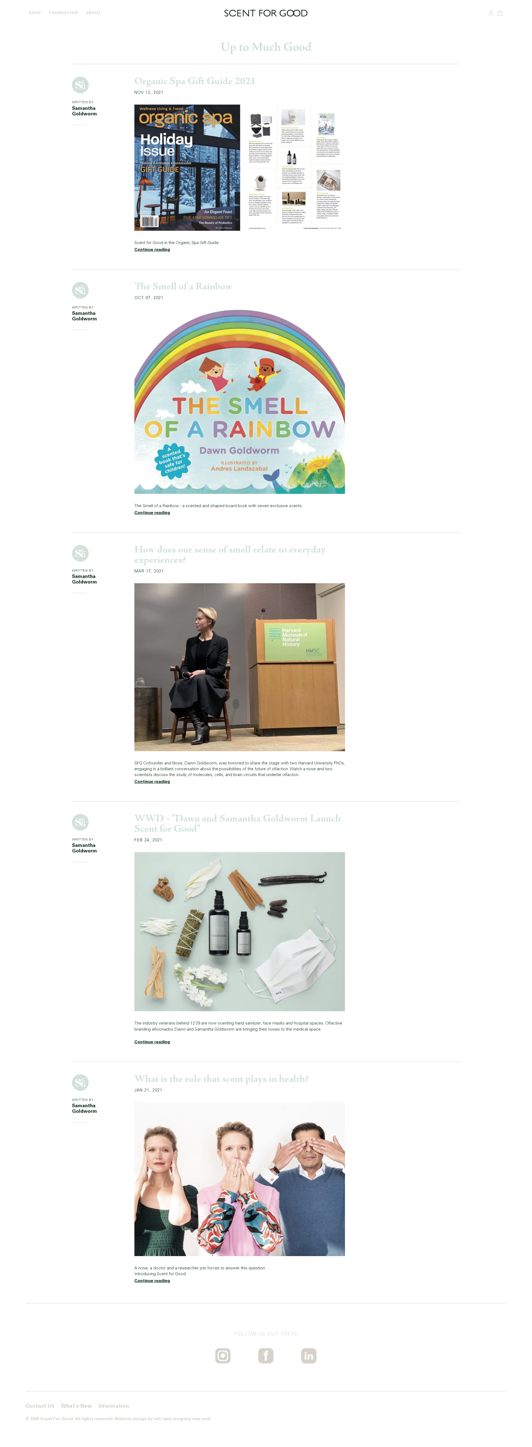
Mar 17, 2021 (149, 571)
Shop (35, 13)
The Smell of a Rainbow (183, 287)
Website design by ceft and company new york (163, 1419)
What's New (76, 1406)
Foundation (63, 13)
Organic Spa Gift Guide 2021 (195, 82)
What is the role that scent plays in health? (221, 1079)
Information (114, 1406)
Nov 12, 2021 (148, 92)
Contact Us (39, 1406)
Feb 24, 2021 (148, 840)
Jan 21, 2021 (148, 1090)
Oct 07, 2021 (148, 298)
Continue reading (152, 250)
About (93, 13)
